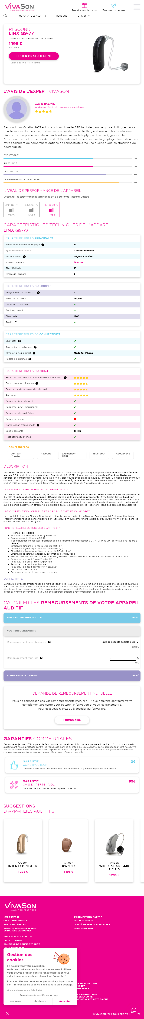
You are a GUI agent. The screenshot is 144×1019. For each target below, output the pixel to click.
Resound (61, 16)
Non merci (15, 1001)
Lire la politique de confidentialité (24, 990)
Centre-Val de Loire (84, 984)
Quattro (78, 262)
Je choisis (40, 1001)
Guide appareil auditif (88, 917)
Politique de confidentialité (22, 944)
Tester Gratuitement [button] (34, 56)
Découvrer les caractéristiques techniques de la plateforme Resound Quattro (46, 197)
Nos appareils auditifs (32, 16)
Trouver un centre (114, 10)
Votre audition (83, 921)
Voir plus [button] (14, 47)
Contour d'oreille (16, 455)
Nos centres (11, 917)
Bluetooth (99, 454)
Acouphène (123, 454)
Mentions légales (15, 924)
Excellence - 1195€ (69, 455)
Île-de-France (80, 988)
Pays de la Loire (82, 997)
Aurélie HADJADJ (45, 104)
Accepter (65, 1001)
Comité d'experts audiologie (92, 924)
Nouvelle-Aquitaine (84, 994)
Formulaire (72, 720)
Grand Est (78, 986)
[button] (7, 1013)
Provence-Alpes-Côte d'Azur (90, 999)
